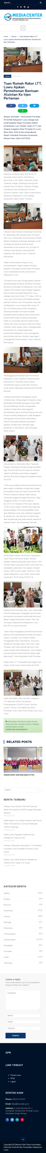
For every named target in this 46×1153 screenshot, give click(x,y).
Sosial (6, 957)
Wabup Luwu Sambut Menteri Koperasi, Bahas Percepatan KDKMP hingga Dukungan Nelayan (22, 809)
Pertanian (8, 951)
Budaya (7, 899)
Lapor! (13, 1081)
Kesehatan (8, 910)
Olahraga (7, 922)
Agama (7, 893)
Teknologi (8, 963)
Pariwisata (8, 928)
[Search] (40, 2)
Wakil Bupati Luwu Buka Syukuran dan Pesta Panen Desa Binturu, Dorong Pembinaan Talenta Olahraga (22, 823)
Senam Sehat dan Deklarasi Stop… (19, 775)
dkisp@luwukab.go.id (20, 1104)
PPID (12, 1078)
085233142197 (18, 1099)
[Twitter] (21, 7)
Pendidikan (8, 945)
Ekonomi (7, 905)
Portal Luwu (15, 1075)
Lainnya (7, 916)
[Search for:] (11, 2)
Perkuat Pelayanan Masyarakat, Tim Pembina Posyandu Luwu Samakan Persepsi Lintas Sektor (23, 848)
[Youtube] (28, 7)
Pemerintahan (9, 939)
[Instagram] (24, 7)
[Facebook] (17, 7)
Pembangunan (10, 934)
